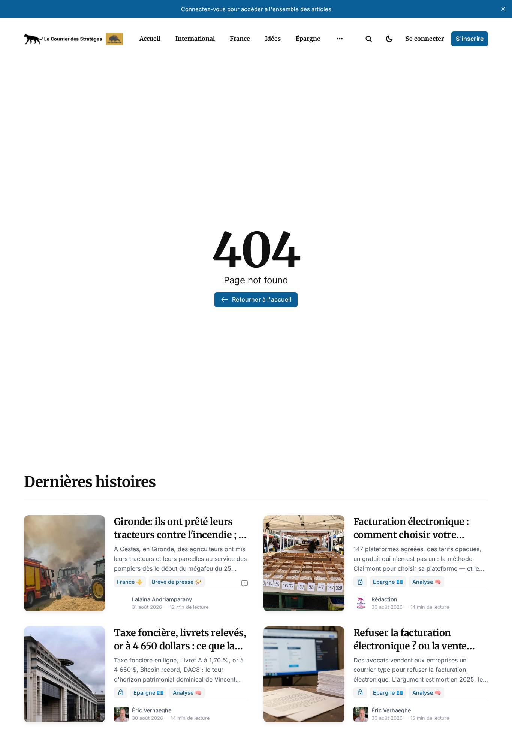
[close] (503, 9)
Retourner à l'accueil (261, 299)
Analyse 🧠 (426, 582)
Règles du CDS (340, 70)
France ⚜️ (130, 582)
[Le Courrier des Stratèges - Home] (73, 38)
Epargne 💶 (388, 582)
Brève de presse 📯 (177, 582)
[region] (339, 39)
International (195, 38)
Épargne (308, 38)
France (240, 38)
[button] (368, 39)
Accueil (149, 38)
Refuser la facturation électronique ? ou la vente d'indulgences (410, 646)
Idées (273, 38)
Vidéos (330, 56)
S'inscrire (470, 38)
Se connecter (425, 38)
